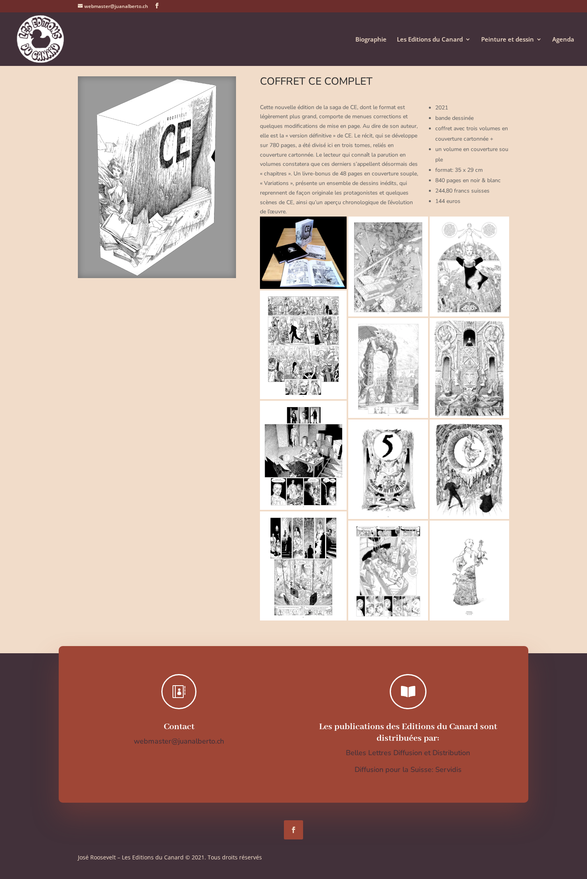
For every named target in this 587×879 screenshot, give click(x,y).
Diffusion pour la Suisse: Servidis (408, 769)
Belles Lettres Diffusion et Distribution (408, 753)
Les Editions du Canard (430, 39)
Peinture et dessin (507, 39)
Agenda (563, 39)
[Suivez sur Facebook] (293, 829)
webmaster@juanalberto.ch (179, 741)
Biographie (371, 39)
